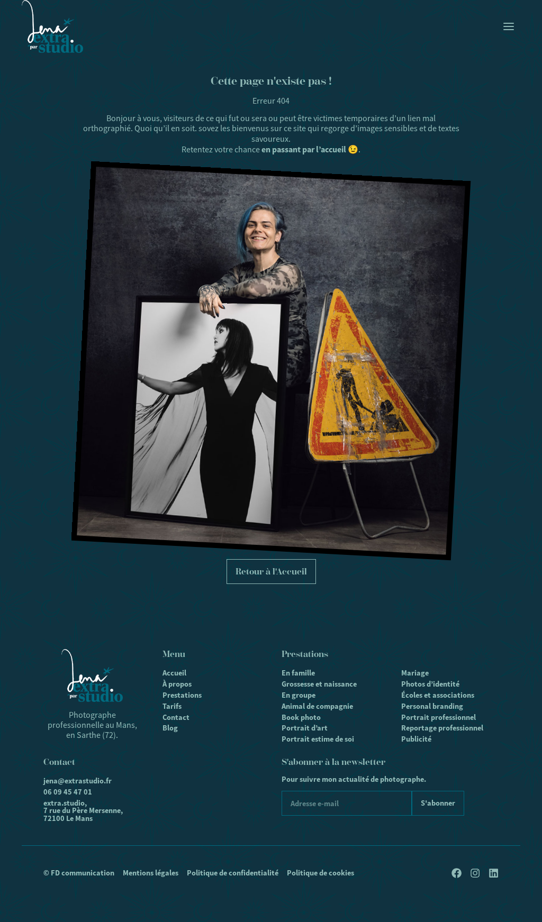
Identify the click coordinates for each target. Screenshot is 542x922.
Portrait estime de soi (318, 739)
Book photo (301, 717)
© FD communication (78, 873)
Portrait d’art (305, 728)
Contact (175, 717)
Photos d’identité (430, 684)
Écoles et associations (437, 695)
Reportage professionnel (442, 728)
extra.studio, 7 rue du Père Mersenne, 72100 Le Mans (83, 811)
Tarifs (172, 706)
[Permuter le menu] (508, 26)
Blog (170, 728)
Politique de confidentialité (232, 873)
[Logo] (52, 26)
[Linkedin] (494, 873)
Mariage (415, 673)
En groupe (298, 695)
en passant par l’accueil (303, 149)
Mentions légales (150, 873)
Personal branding (432, 706)
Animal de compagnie (317, 706)
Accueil (174, 673)
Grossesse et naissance (319, 684)
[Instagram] (475, 873)
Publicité (416, 739)
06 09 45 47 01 (67, 792)
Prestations (182, 695)
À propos (177, 684)
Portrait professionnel (438, 717)
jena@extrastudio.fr (77, 780)
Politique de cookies (320, 873)
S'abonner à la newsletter (333, 762)
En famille (298, 673)
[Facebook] (456, 873)
